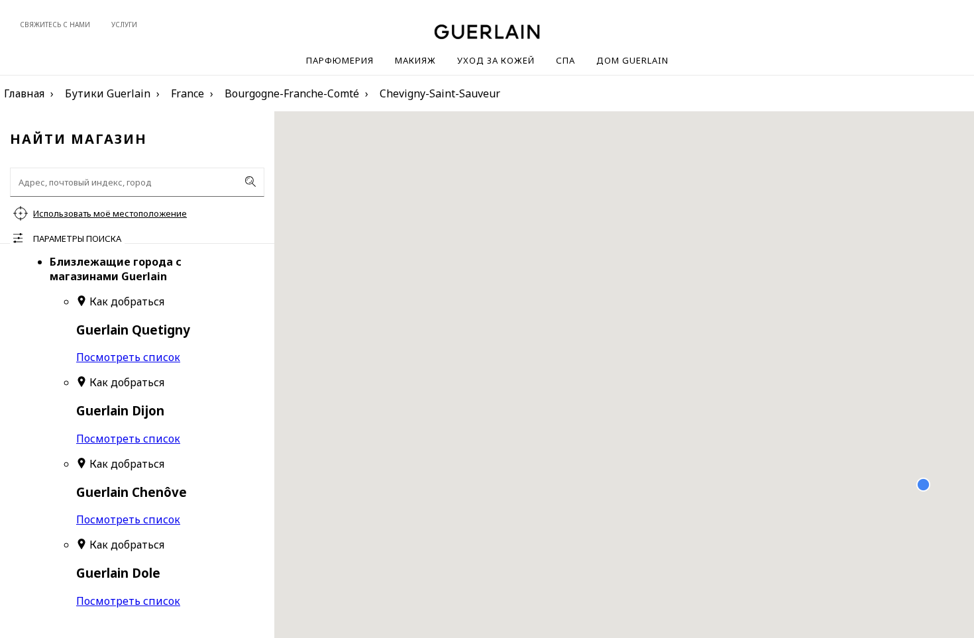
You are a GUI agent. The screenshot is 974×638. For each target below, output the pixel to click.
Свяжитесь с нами (55, 24)
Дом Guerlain (632, 60)
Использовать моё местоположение (110, 213)
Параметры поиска (77, 238)
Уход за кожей (496, 60)
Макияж (415, 60)
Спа (565, 60)
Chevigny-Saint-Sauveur (440, 93)
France (187, 93)
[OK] (250, 181)
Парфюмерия (340, 60)
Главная (24, 93)
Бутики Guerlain (107, 93)
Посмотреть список (128, 357)
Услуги (124, 24)
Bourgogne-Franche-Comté (292, 93)
